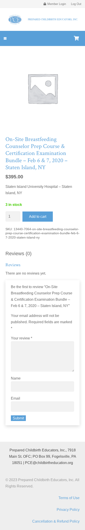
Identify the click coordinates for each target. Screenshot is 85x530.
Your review (21, 338)
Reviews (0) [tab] (18, 253)
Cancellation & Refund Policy (56, 521)
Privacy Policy (68, 510)
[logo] (15, 19)
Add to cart (37, 216)
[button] (5, 38)
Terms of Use (69, 498)
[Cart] (76, 38)
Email (15, 398)
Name (16, 378)
